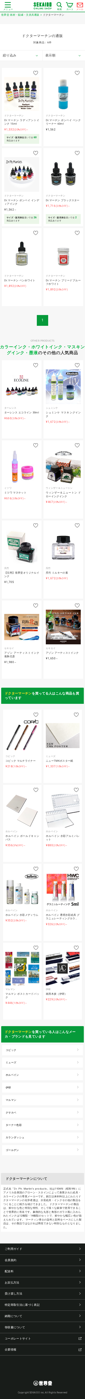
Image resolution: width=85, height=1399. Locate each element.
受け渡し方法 (13, 1293)
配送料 (9, 1271)
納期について (13, 1316)
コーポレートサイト (18, 1338)
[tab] (21, 55)
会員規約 (10, 1260)
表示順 (50, 55)
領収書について (15, 1327)
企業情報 (10, 1349)
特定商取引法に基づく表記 (22, 1304)
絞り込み (9, 55)
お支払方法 (12, 1282)
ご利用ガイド (13, 1249)
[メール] (80, 6)
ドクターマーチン (18, 693)
